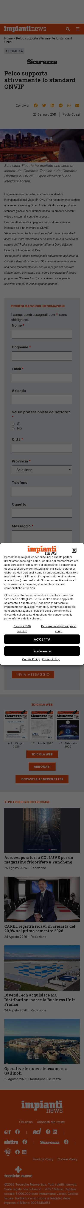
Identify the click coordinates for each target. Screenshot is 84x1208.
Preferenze (42, 651)
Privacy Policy (51, 659)
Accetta (42, 639)
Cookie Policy (31, 659)
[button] (74, 550)
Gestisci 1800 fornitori (22, 629)
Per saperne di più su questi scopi (58, 629)
